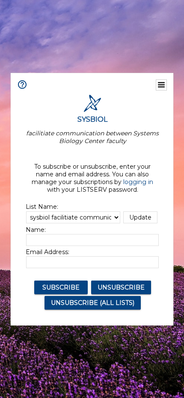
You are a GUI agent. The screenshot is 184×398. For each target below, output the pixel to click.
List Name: (42, 207)
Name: (36, 230)
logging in (138, 182)
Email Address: (47, 252)
